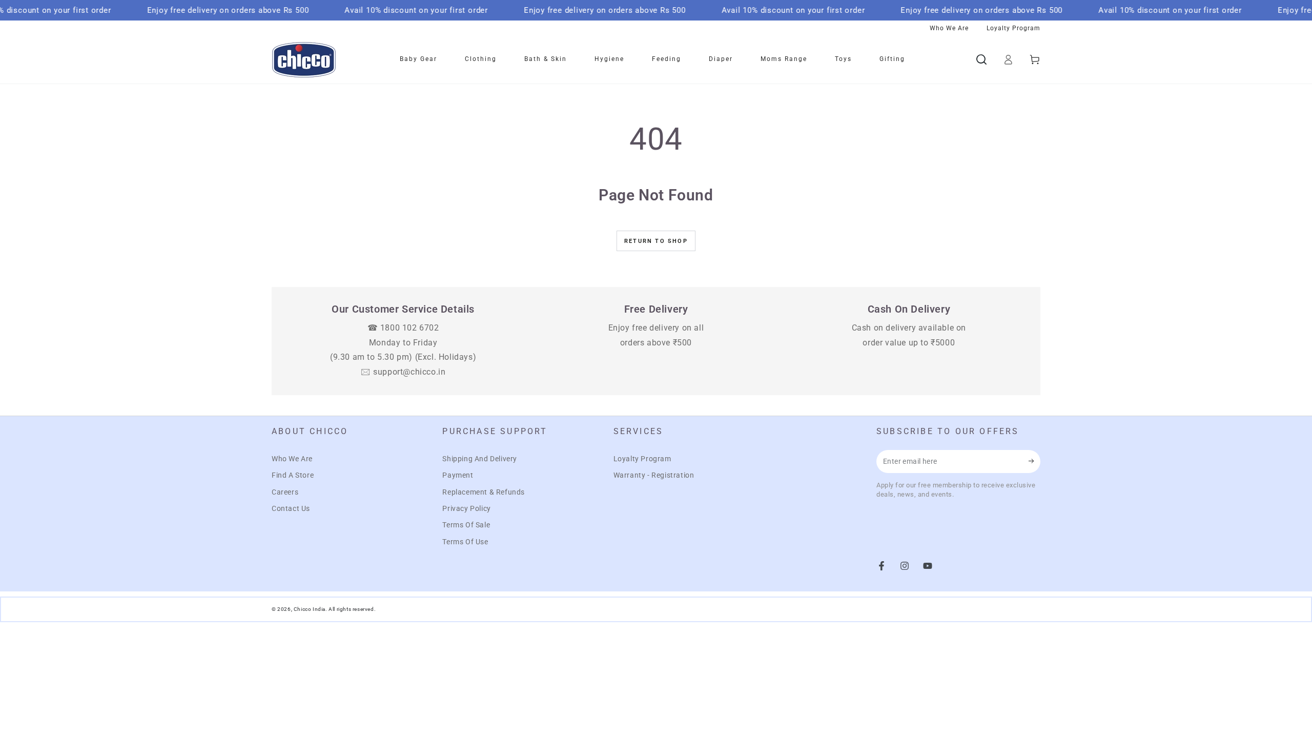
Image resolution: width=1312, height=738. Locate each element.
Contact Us (291, 508)
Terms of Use (465, 542)
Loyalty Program (642, 459)
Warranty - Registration (653, 475)
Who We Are (292, 459)
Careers (285, 492)
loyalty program (1013, 28)
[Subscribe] (1034, 461)
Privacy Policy (466, 508)
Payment (457, 475)
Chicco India (309, 609)
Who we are (949, 28)
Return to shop (656, 241)
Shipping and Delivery (479, 459)
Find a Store (293, 475)
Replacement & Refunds (483, 492)
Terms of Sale (466, 525)
